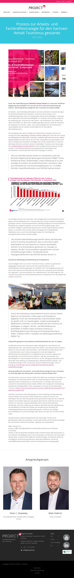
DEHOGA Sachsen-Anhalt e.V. (39, 103)
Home (58, 1)
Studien (55, 12)
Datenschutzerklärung (37, 570)
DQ (52, 536)
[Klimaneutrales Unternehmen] (67, 552)
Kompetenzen (34, 12)
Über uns (6, 12)
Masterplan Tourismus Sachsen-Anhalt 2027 (35, 135)
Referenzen (45, 12)
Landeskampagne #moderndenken (22, 146)
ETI (52, 546)
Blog (52, 539)
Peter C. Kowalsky (18, 513)
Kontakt (69, 1)
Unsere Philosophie (19, 12)
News (63, 1)
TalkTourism (55, 542)
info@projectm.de (28, 550)
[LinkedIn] (66, 545)
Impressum (37, 568)
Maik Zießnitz (55, 513)
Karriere (64, 12)
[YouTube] (66, 537)
